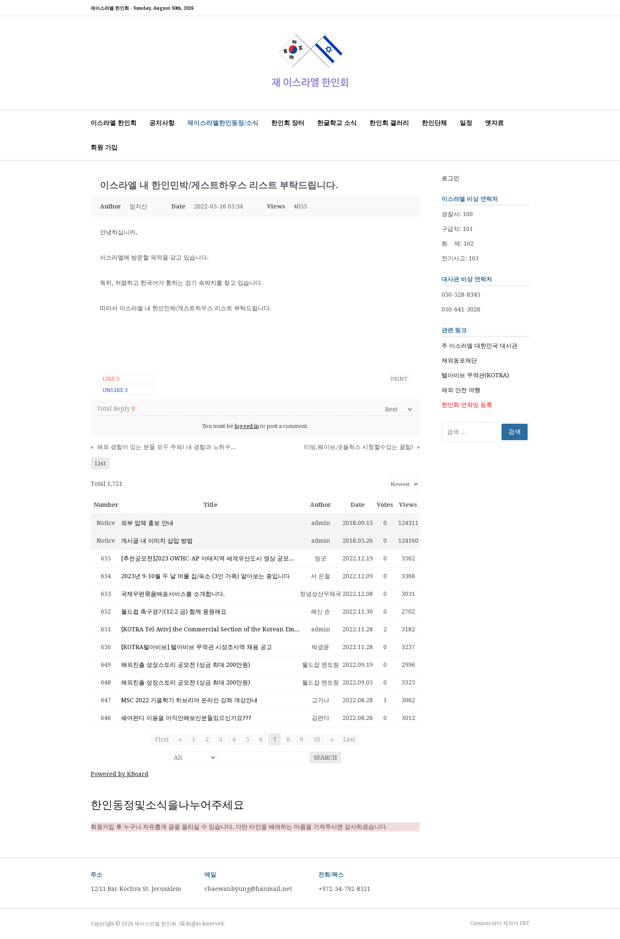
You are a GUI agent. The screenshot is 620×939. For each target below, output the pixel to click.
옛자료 (494, 123)
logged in (247, 426)
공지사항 (162, 123)
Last (349, 739)
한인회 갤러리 (389, 123)
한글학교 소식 (337, 123)
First (162, 739)
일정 (466, 123)
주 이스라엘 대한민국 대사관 (480, 345)
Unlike (115, 390)
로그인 (450, 178)
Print (399, 379)
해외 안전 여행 (461, 390)
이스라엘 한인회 (114, 123)
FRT (524, 923)
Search (325, 757)
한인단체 (434, 123)
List (100, 463)
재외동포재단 (459, 360)
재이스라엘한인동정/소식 (223, 123)
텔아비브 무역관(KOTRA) (475, 375)
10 (316, 739)
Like (110, 379)
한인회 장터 (288, 123)
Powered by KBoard (119, 774)
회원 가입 (104, 147)
